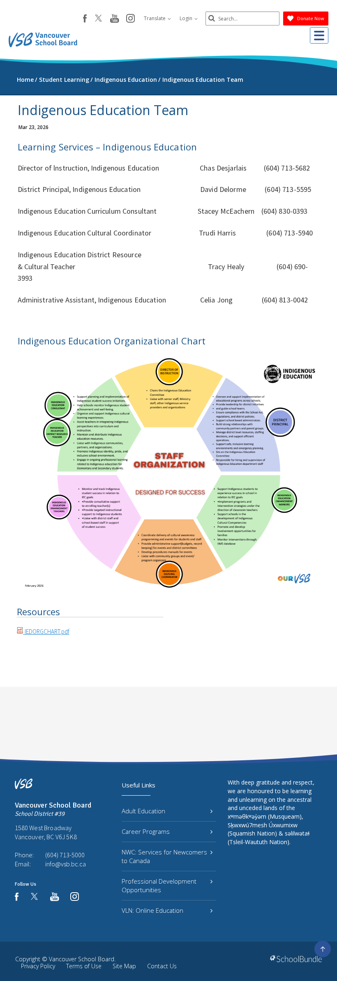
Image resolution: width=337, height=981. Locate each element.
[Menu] (319, 35)
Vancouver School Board (81, 959)
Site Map (124, 966)
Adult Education (143, 811)
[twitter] (98, 19)
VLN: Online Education (152, 910)
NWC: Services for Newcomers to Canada (164, 856)
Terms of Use (84, 966)
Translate (155, 18)
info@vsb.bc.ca (65, 864)
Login (187, 18)
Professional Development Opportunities (159, 885)
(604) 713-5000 (65, 855)
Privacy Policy (38, 966)
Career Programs (146, 831)
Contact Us (162, 966)
